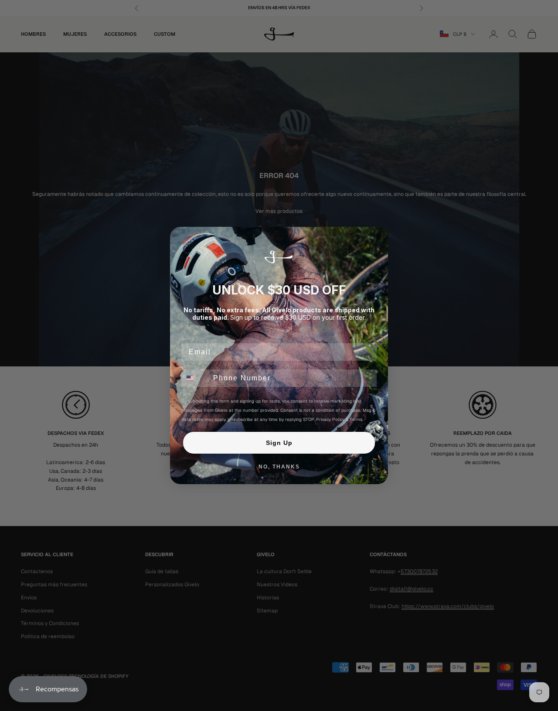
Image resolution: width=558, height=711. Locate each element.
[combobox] (195, 378)
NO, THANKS (279, 467)
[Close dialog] (378, 236)
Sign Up (279, 442)
